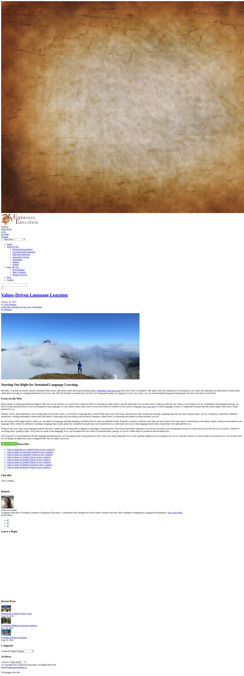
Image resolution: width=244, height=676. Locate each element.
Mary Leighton (19, 272)
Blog (9, 277)
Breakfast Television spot (109, 390)
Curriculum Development (23, 252)
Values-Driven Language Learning (34, 294)
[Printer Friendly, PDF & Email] (9, 444)
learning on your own (21, 307)
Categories (6, 651)
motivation (37, 307)
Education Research (21, 254)
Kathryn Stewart (19, 275)
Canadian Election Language (14, 637)
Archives (5, 662)
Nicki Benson (18, 270)
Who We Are (12, 267)
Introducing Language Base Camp (16, 613)
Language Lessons (20, 257)
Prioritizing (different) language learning (19, 625)
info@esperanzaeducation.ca (14, 667)
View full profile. (175, 512)
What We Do (12, 247)
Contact (10, 280)
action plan (6, 307)
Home (9, 244)
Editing (15, 264)
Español (4, 226)
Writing (15, 262)
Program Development (22, 249)
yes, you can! (149, 406)
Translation (17, 259)
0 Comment (6, 309)
